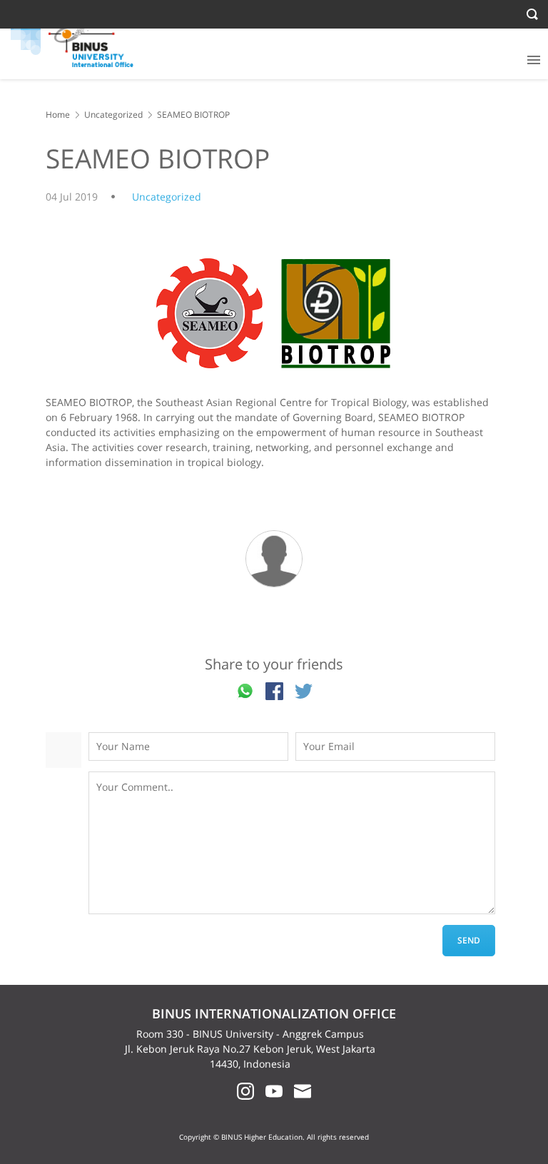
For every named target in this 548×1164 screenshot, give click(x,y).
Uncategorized (113, 114)
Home (58, 114)
